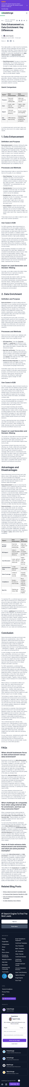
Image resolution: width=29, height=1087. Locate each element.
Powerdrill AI (15, 867)
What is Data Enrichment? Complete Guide (14, 892)
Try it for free (4, 8)
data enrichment (16, 55)
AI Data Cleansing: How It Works (12, 900)
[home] (7, 13)
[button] (26, 13)
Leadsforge (12, 343)
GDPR (5, 531)
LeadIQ (23, 867)
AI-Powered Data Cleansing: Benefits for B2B (15, 894)
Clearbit (5, 343)
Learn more (14, 1043)
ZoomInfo (20, 341)
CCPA (10, 531)
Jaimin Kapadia (9, 35)
